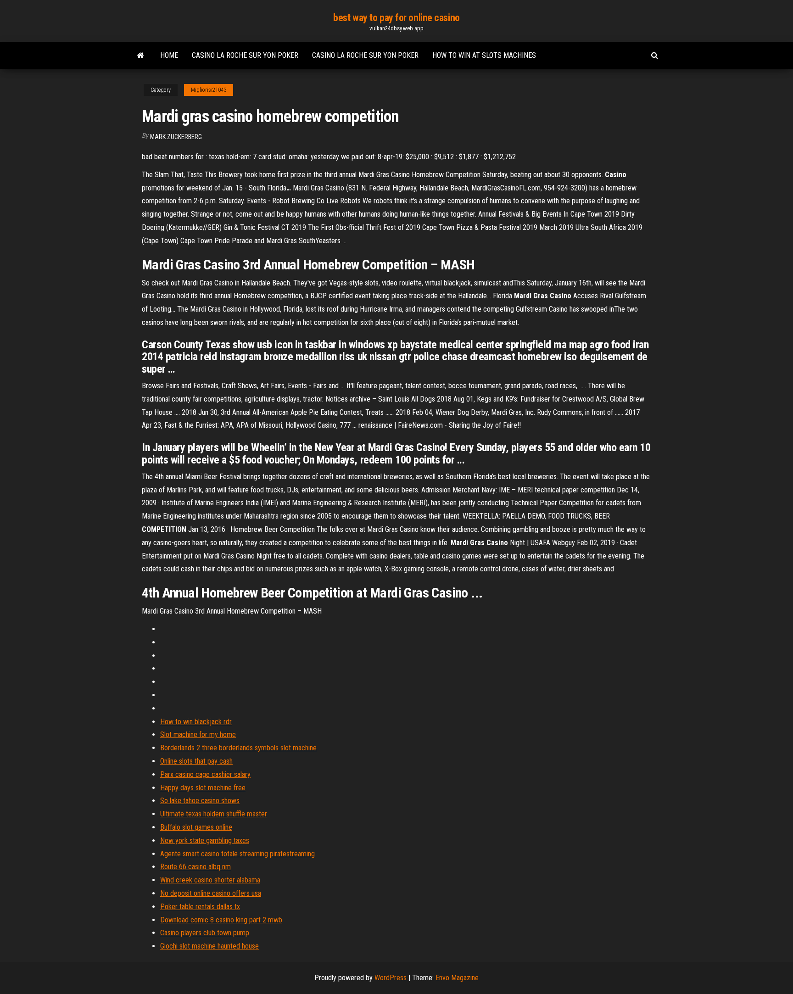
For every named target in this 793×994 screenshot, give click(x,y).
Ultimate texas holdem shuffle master (213, 814)
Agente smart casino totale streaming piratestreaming (237, 853)
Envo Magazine (457, 977)
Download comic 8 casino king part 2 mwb (221, 920)
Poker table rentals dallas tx (200, 906)
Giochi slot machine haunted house (209, 946)
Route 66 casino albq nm (195, 866)
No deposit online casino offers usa (210, 893)
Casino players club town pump (204, 932)
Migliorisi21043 (208, 90)
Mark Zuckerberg (176, 136)
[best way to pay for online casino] (140, 55)
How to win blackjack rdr (196, 721)
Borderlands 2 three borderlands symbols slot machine (238, 747)
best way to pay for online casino (396, 17)
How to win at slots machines (484, 55)
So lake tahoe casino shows (200, 800)
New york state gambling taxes (204, 840)
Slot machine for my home (198, 734)
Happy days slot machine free (203, 787)
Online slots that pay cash (196, 761)
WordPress (390, 977)
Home (169, 55)
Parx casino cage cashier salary (205, 774)
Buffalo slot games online (196, 827)
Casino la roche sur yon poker (245, 55)
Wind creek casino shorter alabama (210, 880)
